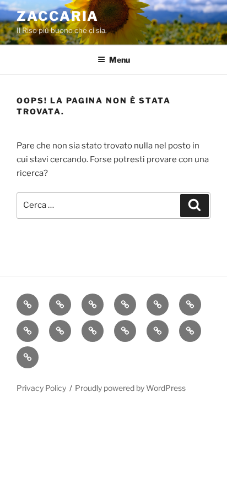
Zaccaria (58, 16)
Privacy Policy (41, 388)
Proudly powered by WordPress (130, 388)
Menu (119, 59)
